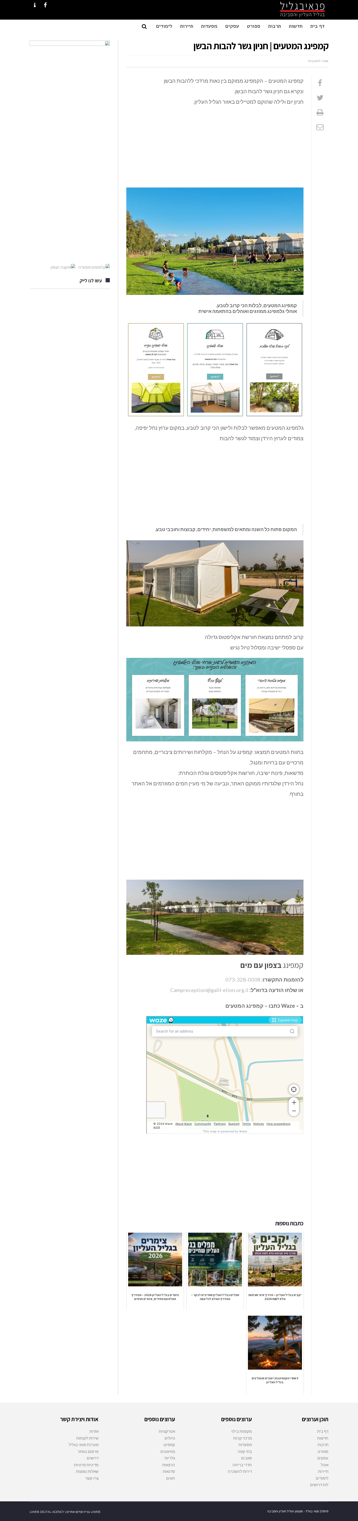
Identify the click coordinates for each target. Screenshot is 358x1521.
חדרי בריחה (242, 1464)
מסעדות (245, 1444)
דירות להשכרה (240, 1471)
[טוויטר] (320, 97)
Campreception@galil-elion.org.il (209, 990)
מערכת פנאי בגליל (84, 1444)
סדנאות (169, 1471)
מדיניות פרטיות (86, 1464)
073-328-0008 (243, 979)
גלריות (170, 1458)
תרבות (323, 1444)
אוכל (324, 1464)
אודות (94, 1431)
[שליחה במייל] (320, 126)
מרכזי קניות (242, 1438)
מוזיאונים (167, 1451)
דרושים (93, 1458)
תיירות (323, 1471)
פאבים (246, 1458)
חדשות (322, 1438)
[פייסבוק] (320, 82)
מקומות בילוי (241, 1431)
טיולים (170, 1438)
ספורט (323, 1451)
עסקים (322, 1458)
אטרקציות (167, 1431)
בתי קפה (245, 1451)
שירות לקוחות (87, 1438)
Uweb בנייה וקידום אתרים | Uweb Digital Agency (65, 1512)
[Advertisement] (214, 148)
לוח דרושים (319, 1484)
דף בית (322, 1431)
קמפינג (169, 1444)
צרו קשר (92, 1478)
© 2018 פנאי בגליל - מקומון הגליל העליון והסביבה (297, 1511)
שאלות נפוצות (87, 1471)
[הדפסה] (320, 112)
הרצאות (168, 1464)
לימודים (322, 1478)
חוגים (170, 1478)
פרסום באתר (88, 1451)
